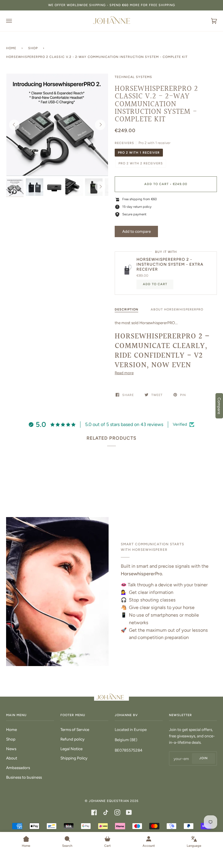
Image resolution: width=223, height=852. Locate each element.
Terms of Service (74, 729)
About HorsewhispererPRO (177, 309)
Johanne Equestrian (109, 801)
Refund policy (72, 739)
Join (203, 758)
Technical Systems (133, 77)
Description (126, 309)
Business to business (24, 777)
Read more (124, 372)
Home (11, 48)
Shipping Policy (73, 758)
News (11, 748)
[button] (136, 231)
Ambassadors (18, 767)
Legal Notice (71, 748)
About (11, 758)
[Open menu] (15, 20)
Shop (33, 48)
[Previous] (14, 125)
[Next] (100, 125)
